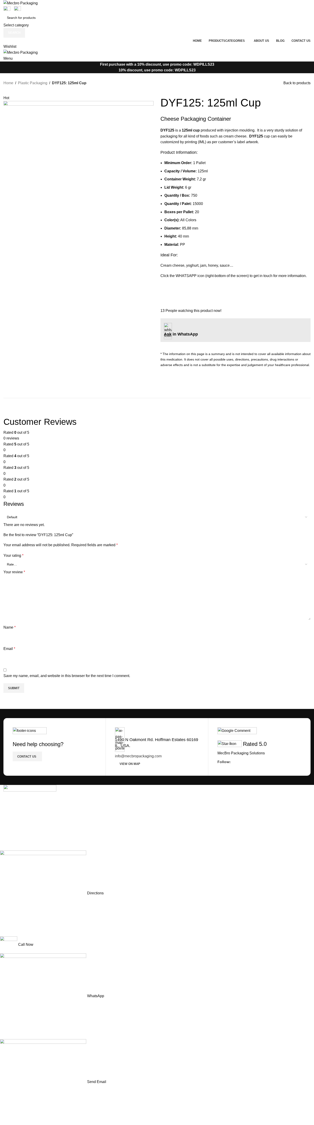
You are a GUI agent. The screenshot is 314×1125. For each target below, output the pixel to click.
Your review (14, 572)
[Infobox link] (235, 231)
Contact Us (26, 756)
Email (9, 649)
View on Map (130, 764)
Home (8, 83)
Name (9, 627)
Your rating (13, 555)
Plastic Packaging (32, 83)
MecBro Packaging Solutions (241, 753)
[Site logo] (20, 3)
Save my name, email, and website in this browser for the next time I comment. (66, 676)
